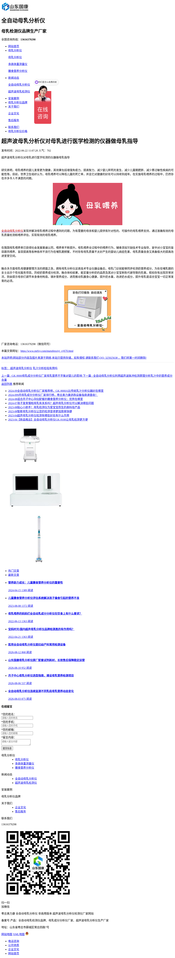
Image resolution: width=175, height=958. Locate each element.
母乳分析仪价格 (17, 131)
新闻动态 (13, 77)
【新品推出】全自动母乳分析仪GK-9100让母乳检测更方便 (48, 419)
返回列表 (6, 384)
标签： (5, 368)
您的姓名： (8, 714)
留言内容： (8, 737)
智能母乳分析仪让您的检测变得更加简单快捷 (40, 411)
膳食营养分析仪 (17, 71)
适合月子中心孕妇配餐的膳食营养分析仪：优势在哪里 (45, 399)
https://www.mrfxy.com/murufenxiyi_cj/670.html (47, 350)
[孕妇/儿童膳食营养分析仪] (30, 462)
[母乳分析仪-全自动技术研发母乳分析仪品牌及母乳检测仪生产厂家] (14, 10)
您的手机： (8, 722)
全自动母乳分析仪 (19, 84)
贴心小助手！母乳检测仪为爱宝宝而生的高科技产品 (44, 407)
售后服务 (13, 120)
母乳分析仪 (15, 50)
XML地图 (19, 934)
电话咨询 (13, 941)
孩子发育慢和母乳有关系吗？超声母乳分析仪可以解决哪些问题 (51, 403)
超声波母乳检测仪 (19, 91)
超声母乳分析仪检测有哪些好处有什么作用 (38, 415)
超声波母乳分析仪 (21, 368)
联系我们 (13, 127)
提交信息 (7, 748)
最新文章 (13, 574)
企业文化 (13, 113)
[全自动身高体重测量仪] (39, 564)
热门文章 (13, 570)
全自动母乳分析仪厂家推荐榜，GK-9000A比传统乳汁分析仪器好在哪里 (56, 390)
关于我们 (13, 106)
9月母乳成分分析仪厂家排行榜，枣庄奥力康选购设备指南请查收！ (53, 394)
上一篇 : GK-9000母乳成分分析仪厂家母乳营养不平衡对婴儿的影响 (42, 375)
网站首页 (13, 46)
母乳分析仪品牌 (17, 102)
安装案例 (13, 98)
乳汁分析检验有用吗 (45, 368)
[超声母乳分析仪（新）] (34, 506)
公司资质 (13, 945)
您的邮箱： (8, 729)
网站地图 (6, 934)
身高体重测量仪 (17, 64)
